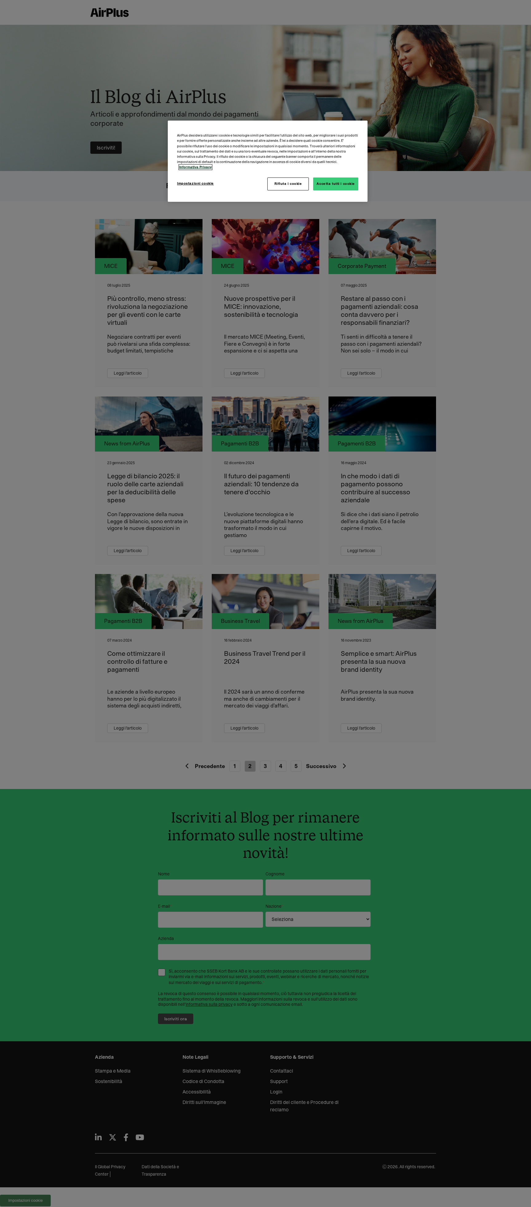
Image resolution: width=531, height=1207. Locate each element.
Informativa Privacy (195, 167)
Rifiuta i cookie (288, 183)
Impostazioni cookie (195, 183)
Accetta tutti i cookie (336, 183)
